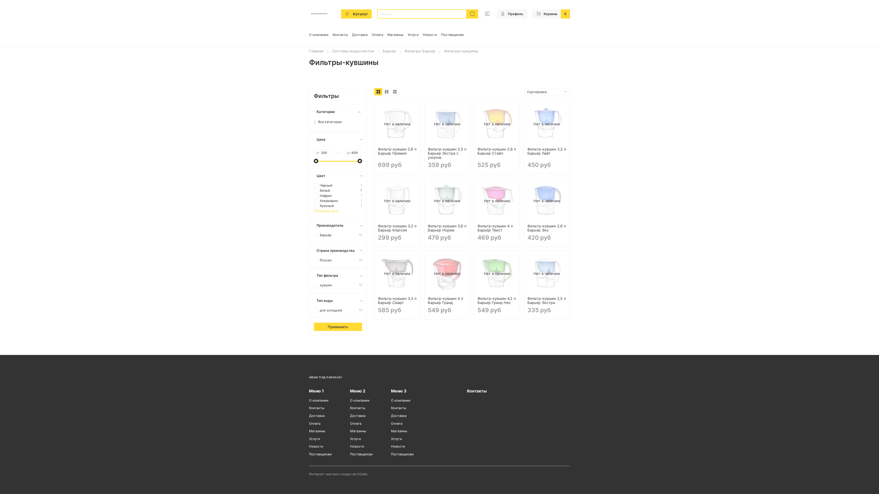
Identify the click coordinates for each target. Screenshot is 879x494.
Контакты (340, 35)
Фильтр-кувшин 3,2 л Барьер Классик (397, 228)
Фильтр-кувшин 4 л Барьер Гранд (445, 300)
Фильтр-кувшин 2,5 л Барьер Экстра (546, 300)
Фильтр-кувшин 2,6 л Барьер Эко (546, 228)
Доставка (360, 35)
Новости (430, 35)
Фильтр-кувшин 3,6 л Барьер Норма (447, 228)
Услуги (413, 35)
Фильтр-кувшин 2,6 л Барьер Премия (397, 151)
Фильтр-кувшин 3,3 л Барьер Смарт (397, 300)
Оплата (377, 35)
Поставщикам (452, 35)
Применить (338, 327)
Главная (316, 51)
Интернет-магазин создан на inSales (338, 474)
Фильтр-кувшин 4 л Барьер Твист (495, 228)
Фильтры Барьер (420, 51)
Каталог (360, 14)
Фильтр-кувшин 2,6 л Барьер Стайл (496, 151)
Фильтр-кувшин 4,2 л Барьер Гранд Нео (496, 300)
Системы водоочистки (353, 51)
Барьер (389, 51)
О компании (318, 35)
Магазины (395, 35)
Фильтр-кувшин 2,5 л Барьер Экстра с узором (447, 153)
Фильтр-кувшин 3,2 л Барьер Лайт (546, 151)
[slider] (316, 161)
